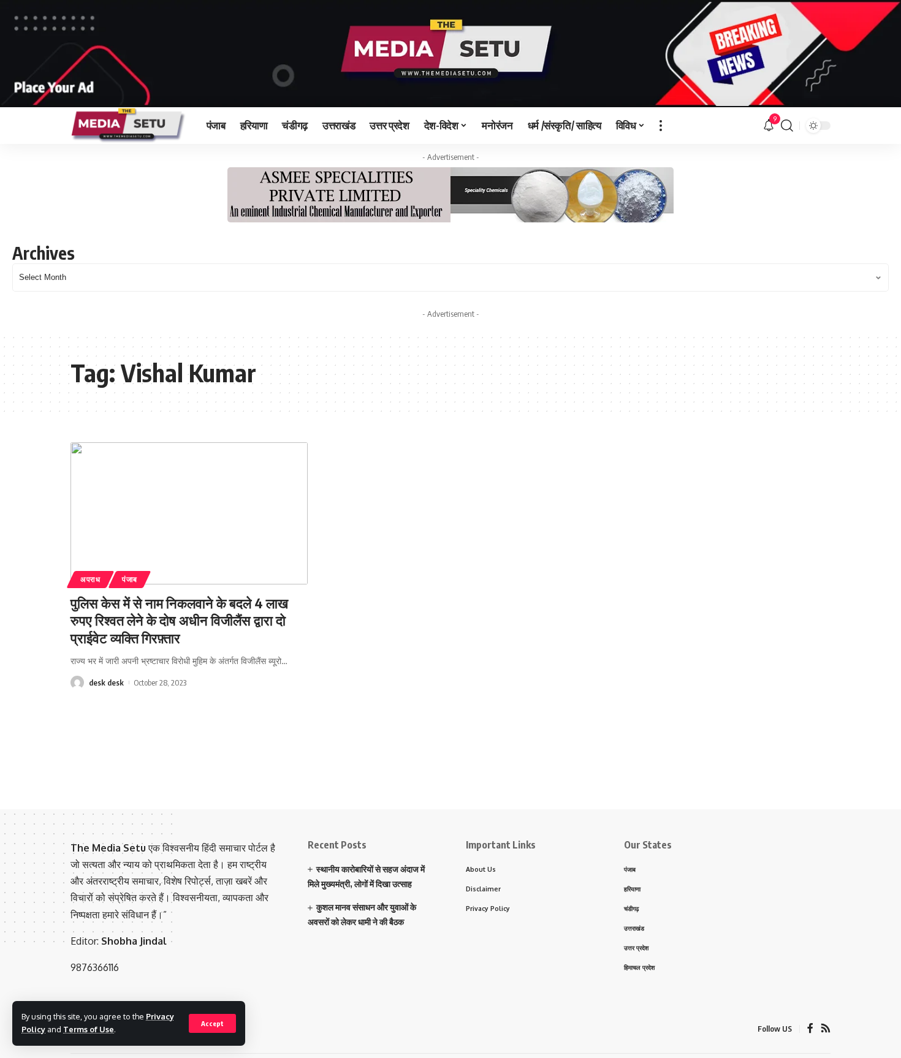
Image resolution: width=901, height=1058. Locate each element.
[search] (787, 125)
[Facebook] (810, 1029)
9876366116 (94, 967)
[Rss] (826, 1029)
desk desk (106, 682)
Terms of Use (88, 1029)
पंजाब (129, 579)
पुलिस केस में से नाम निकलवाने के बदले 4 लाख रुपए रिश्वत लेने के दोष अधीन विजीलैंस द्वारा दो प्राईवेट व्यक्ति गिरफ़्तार (179, 620)
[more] (660, 125)
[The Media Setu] (128, 125)
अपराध (90, 579)
